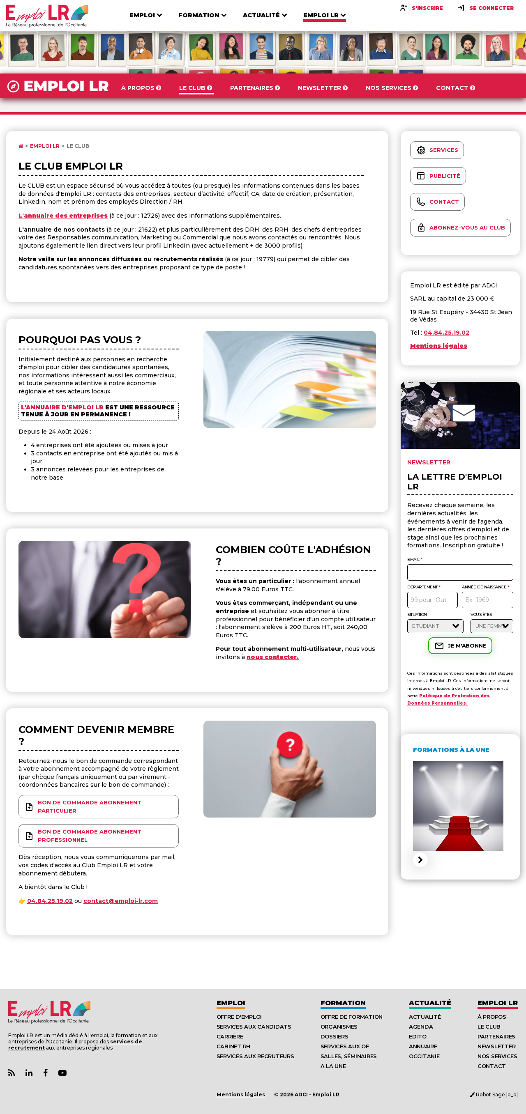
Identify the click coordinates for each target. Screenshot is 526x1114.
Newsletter (496, 1046)
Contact (492, 1066)
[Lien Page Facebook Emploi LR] (45, 1073)
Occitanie (424, 1056)
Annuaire (423, 1046)
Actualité (430, 1003)
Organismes (339, 1026)
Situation (417, 614)
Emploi (231, 1003)
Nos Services (497, 1056)
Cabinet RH (233, 1046)
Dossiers (334, 1036)
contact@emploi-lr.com (120, 901)
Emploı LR (498, 1003)
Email (414, 559)
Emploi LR (45, 146)
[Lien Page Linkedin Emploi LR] (28, 1073)
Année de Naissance (485, 587)
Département (424, 587)
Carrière (230, 1036)
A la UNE (333, 1066)
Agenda (421, 1026)
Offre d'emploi (239, 1016)
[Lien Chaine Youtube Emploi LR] (62, 1073)
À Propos (492, 1016)
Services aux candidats (254, 1026)
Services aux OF (345, 1046)
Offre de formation (352, 1016)
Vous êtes (481, 614)
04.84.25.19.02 (50, 901)
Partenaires (496, 1036)
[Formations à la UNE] (460, 856)
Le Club (78, 146)
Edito (418, 1036)
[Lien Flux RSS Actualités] (11, 1073)
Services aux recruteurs (255, 1056)
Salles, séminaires (349, 1056)
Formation (343, 1003)
